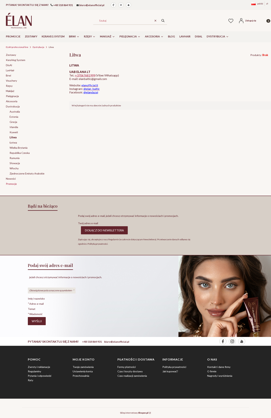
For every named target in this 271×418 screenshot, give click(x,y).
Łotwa (13, 142)
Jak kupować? (170, 371)
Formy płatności (126, 366)
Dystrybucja (38, 47)
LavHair (10, 70)
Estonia (14, 116)
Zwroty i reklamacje (39, 366)
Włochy (14, 168)
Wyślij (37, 321)
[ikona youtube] (128, 5)
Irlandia (14, 127)
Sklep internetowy (134, 412)
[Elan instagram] (232, 341)
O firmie (211, 371)
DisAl (9, 65)
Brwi (8, 75)
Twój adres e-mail (88, 223)
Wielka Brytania (18, 147)
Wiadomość (36, 314)
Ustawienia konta (83, 371)
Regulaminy (34, 371)
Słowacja (15, 163)
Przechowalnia (81, 375)
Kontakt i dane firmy (218, 366)
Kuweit (14, 132)
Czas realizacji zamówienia (132, 375)
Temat (31, 308)
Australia (15, 111)
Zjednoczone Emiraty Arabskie (27, 173)
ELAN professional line (17, 47)
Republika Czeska (20, 152)
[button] (163, 20)
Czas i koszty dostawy (130, 371)
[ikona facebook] (113, 5)
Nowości (11, 178)
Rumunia (15, 158)
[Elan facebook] (222, 341)
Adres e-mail (36, 303)
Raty (30, 380)
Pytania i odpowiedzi (39, 375)
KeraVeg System (15, 60)
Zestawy (11, 54)
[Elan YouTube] (241, 341)
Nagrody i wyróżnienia (219, 375)
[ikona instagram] (120, 5)
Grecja (13, 121)
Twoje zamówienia (83, 366)
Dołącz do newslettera (104, 230)
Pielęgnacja (12, 96)
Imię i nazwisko (36, 298)
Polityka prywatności (174, 366)
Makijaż (10, 90)
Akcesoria (11, 101)
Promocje (11, 183)
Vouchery (11, 80)
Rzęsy (9, 85)
